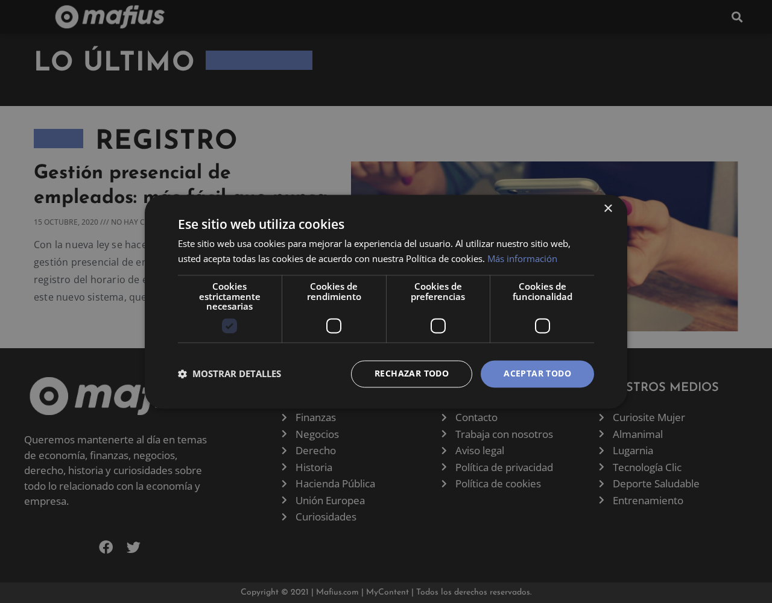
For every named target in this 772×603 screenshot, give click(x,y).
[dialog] (386, 301)
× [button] (607, 208)
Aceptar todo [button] (537, 373)
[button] (229, 374)
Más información (522, 258)
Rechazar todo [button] (412, 373)
